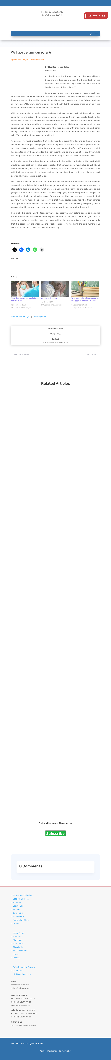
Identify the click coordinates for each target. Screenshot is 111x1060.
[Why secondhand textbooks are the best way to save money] (85, 289)
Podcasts (17, 902)
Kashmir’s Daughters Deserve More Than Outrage (45, 534)
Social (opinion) (37, 60)
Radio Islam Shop (21, 920)
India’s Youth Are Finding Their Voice (38, 456)
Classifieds (18, 947)
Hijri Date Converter (22, 974)
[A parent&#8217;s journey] (55, 289)
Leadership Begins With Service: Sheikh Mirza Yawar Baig (50, 613)
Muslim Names (20, 950)
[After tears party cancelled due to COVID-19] (25, 289)
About (42, 1051)
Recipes (16, 957)
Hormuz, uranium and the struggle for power (43, 639)
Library (16, 954)
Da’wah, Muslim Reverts (24, 967)
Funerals (17, 936)
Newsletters (18, 943)
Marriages (17, 940)
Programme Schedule (22, 895)
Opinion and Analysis (19, 60)
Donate (16, 923)
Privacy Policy (65, 1051)
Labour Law (18, 906)
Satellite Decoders (21, 898)
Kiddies (16, 909)
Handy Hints (18, 916)
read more (22, 461)
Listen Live (17, 970)
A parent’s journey (49, 298)
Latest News (18, 933)
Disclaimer (52, 1051)
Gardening (18, 913)
